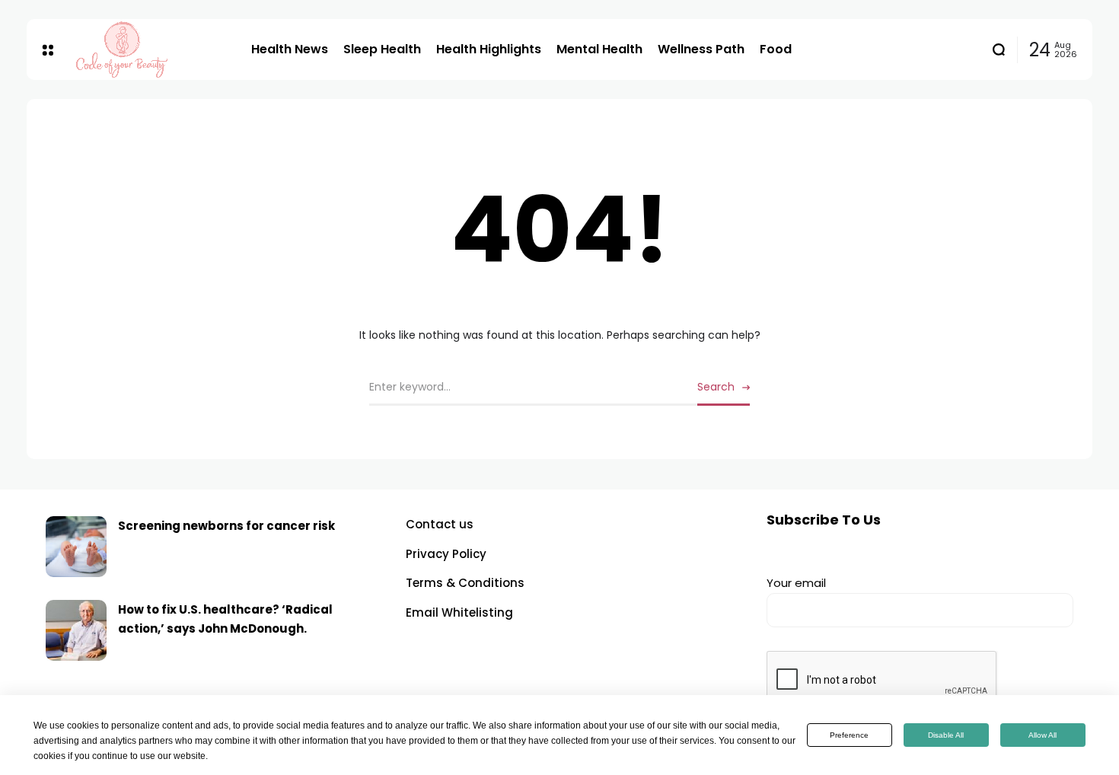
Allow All (1042, 735)
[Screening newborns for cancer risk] (76, 546)
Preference (849, 735)
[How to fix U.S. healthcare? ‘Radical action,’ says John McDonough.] (76, 630)
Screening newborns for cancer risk (226, 526)
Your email (796, 583)
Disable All (946, 735)
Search (716, 386)
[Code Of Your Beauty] (152, 49)
